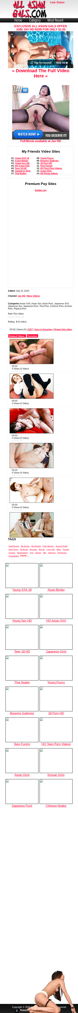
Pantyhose (62, 553)
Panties (66, 549)
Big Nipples (36, 546)
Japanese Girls (22, 171)
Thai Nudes (20, 173)
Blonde (42, 549)
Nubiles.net (40, 190)
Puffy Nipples (48, 546)
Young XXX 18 (22, 158)
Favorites (32, 336)
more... (24, 555)
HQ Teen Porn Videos (51, 168)
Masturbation (22, 553)
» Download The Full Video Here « (40, 73)
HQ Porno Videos (49, 173)
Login (53, 2)
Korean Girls (56, 775)
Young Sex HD (22, 163)
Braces (38, 553)
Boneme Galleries (49, 161)
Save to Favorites (43, 329)
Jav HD (21, 296)
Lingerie (12, 553)
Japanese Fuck (22, 806)
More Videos (33, 296)
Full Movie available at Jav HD (40, 141)
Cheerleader (14, 556)
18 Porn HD (46, 163)
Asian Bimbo (21, 161)
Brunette (33, 549)
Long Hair (51, 549)
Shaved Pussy (62, 546)
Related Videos (17, 336)
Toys (32, 553)
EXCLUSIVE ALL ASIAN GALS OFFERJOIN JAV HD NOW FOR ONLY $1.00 (40, 28)
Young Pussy (47, 158)
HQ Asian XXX (22, 166)
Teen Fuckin (46, 166)
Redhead (24, 549)
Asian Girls (46, 171)
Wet (44, 553)
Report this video (63, 329)
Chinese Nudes (56, 806)
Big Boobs (25, 546)
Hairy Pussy (13, 549)
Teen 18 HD (21, 168)
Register (61, 2)
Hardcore (52, 553)
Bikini (59, 549)
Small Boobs (14, 546)
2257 (30, 329)
